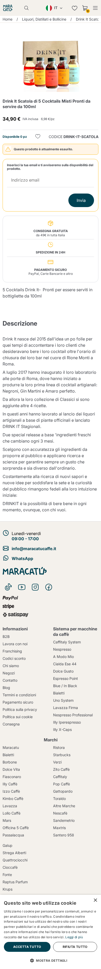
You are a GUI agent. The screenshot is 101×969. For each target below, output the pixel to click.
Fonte (7, 874)
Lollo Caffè (11, 813)
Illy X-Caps (62, 729)
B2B (6, 636)
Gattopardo (63, 791)
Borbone (10, 762)
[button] (50, 960)
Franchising (12, 651)
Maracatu (11, 747)
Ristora (59, 747)
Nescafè (60, 813)
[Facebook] (48, 587)
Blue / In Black (65, 686)
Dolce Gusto (63, 671)
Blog (6, 687)
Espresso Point (65, 678)
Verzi (57, 762)
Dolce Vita (11, 769)
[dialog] (50, 932)
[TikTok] (8, 587)
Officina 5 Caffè (16, 827)
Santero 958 (63, 835)
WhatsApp (22, 558)
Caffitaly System (67, 642)
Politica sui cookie (18, 717)
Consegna (11, 724)
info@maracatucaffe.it (34, 548)
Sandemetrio (64, 820)
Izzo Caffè (11, 791)
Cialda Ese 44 (64, 664)
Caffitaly (60, 776)
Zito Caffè (61, 769)
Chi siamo (11, 665)
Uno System (63, 700)
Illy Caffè (10, 784)
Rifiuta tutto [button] (75, 947)
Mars (7, 820)
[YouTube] (21, 587)
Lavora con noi (15, 644)
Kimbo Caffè (13, 798)
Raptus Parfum (15, 882)
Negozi (9, 673)
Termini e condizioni (19, 695)
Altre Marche (64, 806)
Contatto (10, 680)
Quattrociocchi (15, 860)
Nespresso (62, 649)
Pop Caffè (61, 784)
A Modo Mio (63, 656)
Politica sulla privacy (20, 709)
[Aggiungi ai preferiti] (37, 137)
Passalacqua (13, 835)
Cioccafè (10, 867)
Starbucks (61, 755)
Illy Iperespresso (67, 722)
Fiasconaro (12, 776)
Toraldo (59, 798)
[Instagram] (35, 587)
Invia (81, 200)
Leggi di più (74, 937)
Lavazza (10, 806)
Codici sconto (14, 658)
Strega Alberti (14, 852)
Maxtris (59, 827)
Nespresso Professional (73, 715)
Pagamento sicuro (18, 702)
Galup (7, 845)
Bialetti (58, 693)
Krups (7, 889)
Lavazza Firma (65, 707)
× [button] (95, 900)
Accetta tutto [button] (27, 947)
